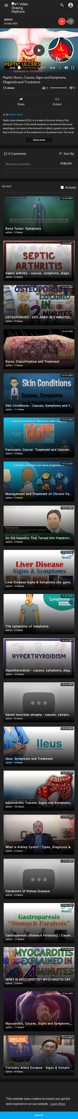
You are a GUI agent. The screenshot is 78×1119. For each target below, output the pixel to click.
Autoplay (70, 187)
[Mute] (66, 68)
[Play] (5, 68)
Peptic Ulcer (16, 114)
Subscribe (62, 21)
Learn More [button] (57, 1104)
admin (8, 19)
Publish (66, 163)
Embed (57, 104)
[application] (39, 50)
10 (60, 68)
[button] (39, 50)
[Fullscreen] (73, 68)
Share (21, 104)
